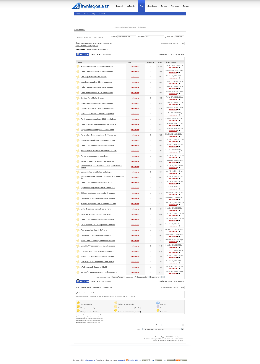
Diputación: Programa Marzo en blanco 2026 (98, 188)
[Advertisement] (92, 21)
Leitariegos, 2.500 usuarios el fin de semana (98, 198)
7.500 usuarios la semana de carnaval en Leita (99, 151)
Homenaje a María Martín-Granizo (94, 77)
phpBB (165, 337)
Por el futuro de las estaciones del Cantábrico (98, 135)
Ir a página (162, 54)
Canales (164, 6)
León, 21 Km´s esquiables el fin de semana (97, 219)
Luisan (88, 49)
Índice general (79, 30)
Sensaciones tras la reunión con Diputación (97, 161)
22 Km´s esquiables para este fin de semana (98, 193)
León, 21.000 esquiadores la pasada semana (98, 246)
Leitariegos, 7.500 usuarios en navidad (95, 235)
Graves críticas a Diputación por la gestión (97, 256)
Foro (141, 6)
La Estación (131, 6)
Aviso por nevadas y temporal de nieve (96, 214)
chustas (105, 49)
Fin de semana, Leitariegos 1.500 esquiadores (98, 119)
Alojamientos (152, 6)
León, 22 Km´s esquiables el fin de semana (97, 145)
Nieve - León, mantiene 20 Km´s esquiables (97, 114)
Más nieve (175, 6)
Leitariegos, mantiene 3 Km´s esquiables (96, 82)
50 (176, 54)
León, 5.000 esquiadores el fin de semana (97, 87)
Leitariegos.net (178, 338)
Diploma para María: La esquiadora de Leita (97, 108)
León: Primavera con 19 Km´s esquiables (97, 93)
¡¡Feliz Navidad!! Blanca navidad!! (94, 267)
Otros (89, 43)
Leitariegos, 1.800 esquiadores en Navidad (97, 262)
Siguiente (181, 54)
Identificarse (132, 27)
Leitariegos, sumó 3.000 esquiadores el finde (98, 140)
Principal (119, 6)
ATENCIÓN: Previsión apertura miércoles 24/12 (99, 272)
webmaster (135, 66)
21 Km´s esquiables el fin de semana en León (98, 204)
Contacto (186, 6)
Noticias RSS (133, 360)
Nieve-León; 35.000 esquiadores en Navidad (98, 241)
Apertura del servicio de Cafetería (94, 230)
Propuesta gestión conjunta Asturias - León (97, 130)
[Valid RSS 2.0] (181, 360)
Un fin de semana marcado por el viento (96, 209)
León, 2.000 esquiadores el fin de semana (97, 72)
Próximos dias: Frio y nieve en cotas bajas (97, 251)
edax (100, 49)
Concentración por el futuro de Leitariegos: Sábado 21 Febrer (101, 167)
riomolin (95, 49)
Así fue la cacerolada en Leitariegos (94, 156)
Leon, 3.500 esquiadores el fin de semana (97, 103)
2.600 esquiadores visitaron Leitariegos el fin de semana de (102, 177)
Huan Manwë (173, 340)
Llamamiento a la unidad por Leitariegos (96, 172)
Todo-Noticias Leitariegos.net (102, 43)
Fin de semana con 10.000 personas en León (98, 225)
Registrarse (141, 27)
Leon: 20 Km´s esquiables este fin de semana (98, 124)
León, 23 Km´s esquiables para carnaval (96, 182)
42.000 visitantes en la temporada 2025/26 (97, 66)
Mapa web (121, 360)
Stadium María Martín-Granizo (92, 98)
